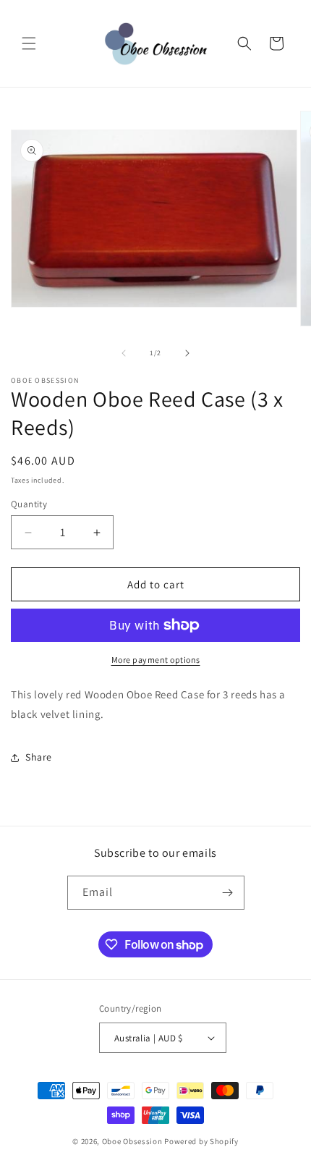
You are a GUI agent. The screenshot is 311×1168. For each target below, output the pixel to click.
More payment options (155, 659)
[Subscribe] (228, 893)
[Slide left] (124, 353)
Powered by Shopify (201, 1141)
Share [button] (38, 756)
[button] (29, 43)
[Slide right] (187, 353)
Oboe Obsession (132, 1141)
